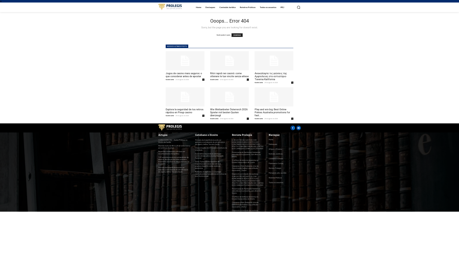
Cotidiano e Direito (276, 159)
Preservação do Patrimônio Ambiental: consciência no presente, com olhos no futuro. (246, 154)
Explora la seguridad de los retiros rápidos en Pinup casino (184, 111)
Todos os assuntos (276, 182)
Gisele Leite (170, 79)
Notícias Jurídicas (276, 154)
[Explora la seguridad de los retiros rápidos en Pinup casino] (185, 96)
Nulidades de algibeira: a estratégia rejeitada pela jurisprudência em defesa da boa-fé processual (210, 174)
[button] (297, 7)
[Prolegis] (170, 7)
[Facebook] (292, 128)
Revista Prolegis (275, 168)
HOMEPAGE (237, 35)
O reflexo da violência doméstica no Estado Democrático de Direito (245, 161)
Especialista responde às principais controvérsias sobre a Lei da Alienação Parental (209, 156)
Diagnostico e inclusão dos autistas (245, 174)
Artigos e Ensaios (275, 149)
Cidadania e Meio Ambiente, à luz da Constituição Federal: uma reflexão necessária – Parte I (245, 168)
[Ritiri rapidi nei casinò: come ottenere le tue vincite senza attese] (229, 60)
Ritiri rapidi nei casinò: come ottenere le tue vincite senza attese (229, 75)
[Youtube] (298, 128)
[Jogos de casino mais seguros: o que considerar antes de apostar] (185, 60)
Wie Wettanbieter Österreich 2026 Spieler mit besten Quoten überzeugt (229, 112)
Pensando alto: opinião (277, 173)
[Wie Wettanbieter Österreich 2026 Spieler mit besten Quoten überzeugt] (229, 96)
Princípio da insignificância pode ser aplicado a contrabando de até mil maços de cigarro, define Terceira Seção (173, 169)
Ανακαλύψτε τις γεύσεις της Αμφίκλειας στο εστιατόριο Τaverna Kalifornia (271, 76)
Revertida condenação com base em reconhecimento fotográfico (171, 152)
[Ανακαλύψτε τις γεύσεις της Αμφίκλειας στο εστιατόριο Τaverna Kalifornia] (274, 60)
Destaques (273, 144)
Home (271, 139)
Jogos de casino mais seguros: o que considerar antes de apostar (184, 75)
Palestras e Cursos (276, 163)
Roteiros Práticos (275, 178)
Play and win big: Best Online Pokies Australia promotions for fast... (272, 112)
